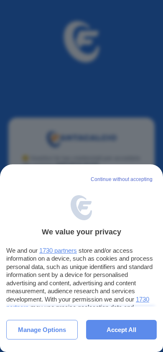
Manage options (42, 329)
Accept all (121, 329)
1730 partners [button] (58, 250)
